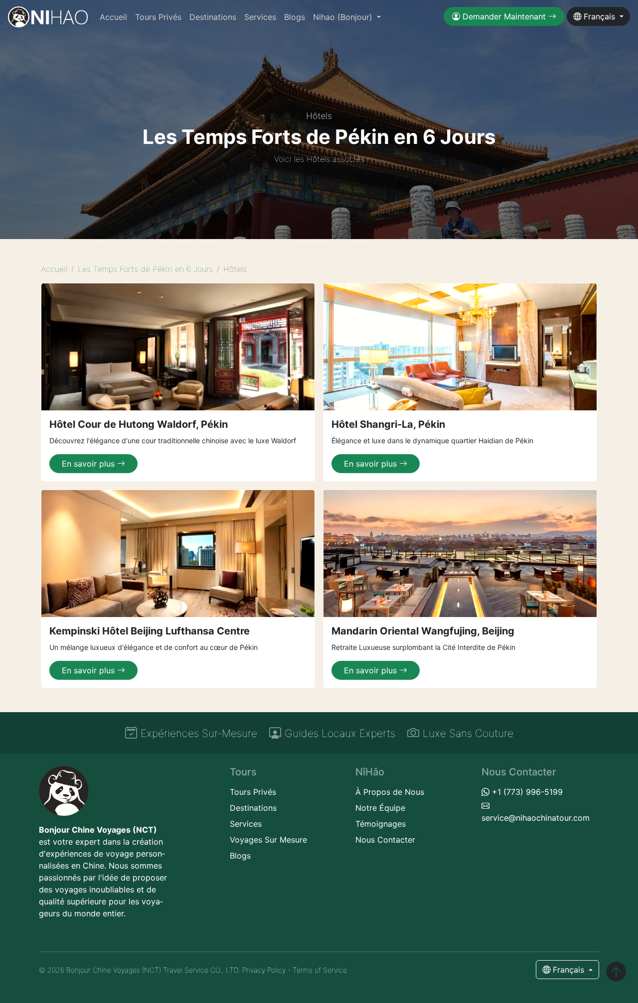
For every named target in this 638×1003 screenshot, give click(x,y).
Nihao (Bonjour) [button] (344, 17)
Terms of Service (320, 970)
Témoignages (380, 824)
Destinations (212, 17)
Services (260, 17)
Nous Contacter (385, 840)
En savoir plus (89, 464)
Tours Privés (158, 17)
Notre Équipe (380, 808)
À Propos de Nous (389, 792)
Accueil (113, 17)
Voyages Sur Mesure (268, 840)
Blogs (294, 17)
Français (599, 16)
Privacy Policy (264, 970)
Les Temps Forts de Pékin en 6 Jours (145, 269)
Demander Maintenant (504, 16)
